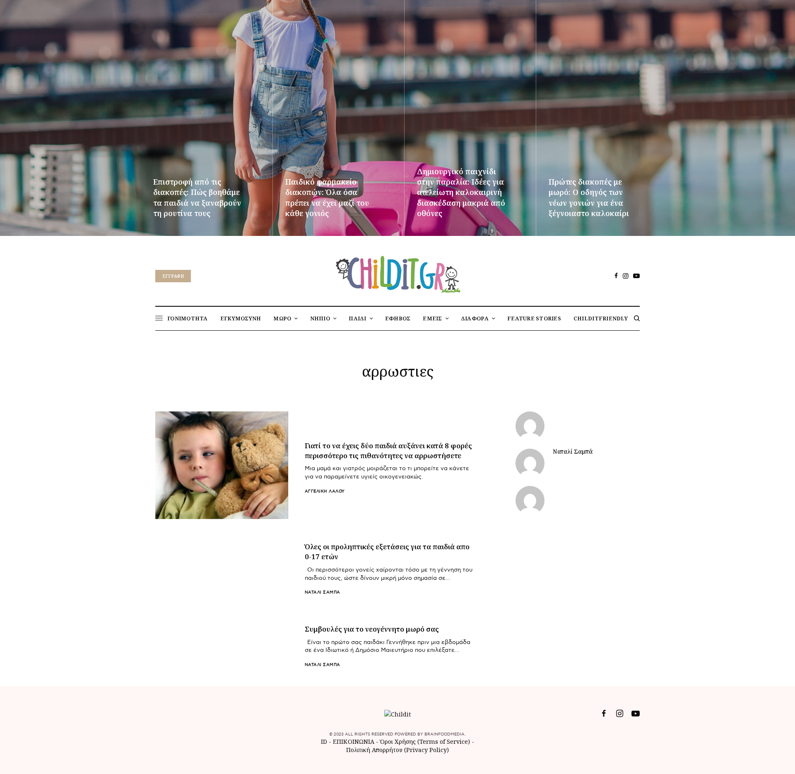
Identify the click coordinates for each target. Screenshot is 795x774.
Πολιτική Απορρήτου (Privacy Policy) (397, 750)
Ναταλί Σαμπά (322, 592)
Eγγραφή (173, 276)
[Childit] (397, 272)
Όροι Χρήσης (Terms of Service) (425, 741)
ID (324, 741)
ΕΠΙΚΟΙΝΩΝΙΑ (354, 741)
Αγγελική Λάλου (325, 491)
